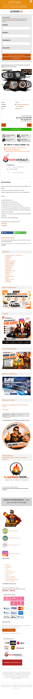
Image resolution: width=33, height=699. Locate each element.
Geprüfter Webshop (13, 531)
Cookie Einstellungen (10, 581)
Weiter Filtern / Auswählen (16, 55)
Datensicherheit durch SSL (14, 538)
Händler (7, 259)
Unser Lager (8, 269)
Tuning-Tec (29, 69)
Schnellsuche (10, 20)
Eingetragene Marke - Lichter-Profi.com (13, 255)
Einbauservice (8, 266)
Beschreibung (6, 182)
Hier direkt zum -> (14, 7)
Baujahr (6, 48)
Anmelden (3, 245)
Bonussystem (8, 256)
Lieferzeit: (3, 104)
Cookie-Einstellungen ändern (12, 579)
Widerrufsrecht (9, 573)
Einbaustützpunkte (9, 265)
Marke (5, 25)
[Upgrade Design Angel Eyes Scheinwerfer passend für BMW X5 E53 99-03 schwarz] (16, 80)
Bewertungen (8, 281)
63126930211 (4, 223)
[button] (7, 232)
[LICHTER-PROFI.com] (16, 11)
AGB (6, 569)
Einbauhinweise (8, 267)
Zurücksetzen (16, 58)
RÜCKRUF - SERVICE (9, 279)
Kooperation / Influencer (10, 260)
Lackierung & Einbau (9, 263)
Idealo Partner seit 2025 (13, 545)
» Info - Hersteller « (19, 106)
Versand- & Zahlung (9, 276)
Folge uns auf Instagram (14, 553)
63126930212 (4, 225)
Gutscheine (7, 274)
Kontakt (7, 277)
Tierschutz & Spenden (10, 578)
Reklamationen (8, 272)
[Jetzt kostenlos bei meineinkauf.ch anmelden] (16, 158)
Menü (2, 2)
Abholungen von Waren (10, 270)
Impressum (8, 565)
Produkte (6, 40)
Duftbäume (7, 280)
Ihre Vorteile (8, 258)
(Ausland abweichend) (24, 104)
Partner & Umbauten (9, 262)
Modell (5, 32)
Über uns (7, 273)
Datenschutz (8, 567)
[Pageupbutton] (28, 696)
